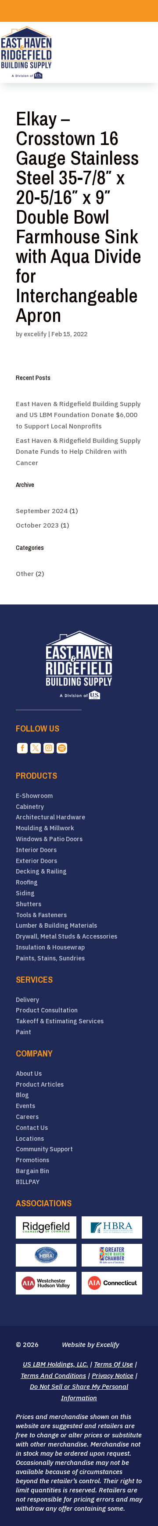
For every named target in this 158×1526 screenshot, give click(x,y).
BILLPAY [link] (28, 1182)
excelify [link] (35, 334)
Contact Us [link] (32, 1128)
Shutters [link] (28, 904)
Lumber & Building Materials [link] (56, 925)
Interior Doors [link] (36, 850)
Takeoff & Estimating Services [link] (60, 1021)
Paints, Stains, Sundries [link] (50, 958)
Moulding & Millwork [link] (45, 828)
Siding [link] (25, 893)
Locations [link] (30, 1139)
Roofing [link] (27, 882)
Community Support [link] (44, 1149)
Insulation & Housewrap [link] (50, 947)
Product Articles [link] (40, 1084)
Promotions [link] (32, 1160)
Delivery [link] (27, 1000)
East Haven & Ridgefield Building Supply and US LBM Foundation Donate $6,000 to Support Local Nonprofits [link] (78, 415)
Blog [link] (22, 1095)
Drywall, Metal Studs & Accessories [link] (66, 936)
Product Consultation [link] (47, 1010)
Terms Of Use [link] (113, 1364)
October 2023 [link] (37, 525)
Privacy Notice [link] (112, 1375)
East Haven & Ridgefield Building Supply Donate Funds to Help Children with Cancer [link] (78, 451)
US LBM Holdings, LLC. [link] (55, 1364)
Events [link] (25, 1106)
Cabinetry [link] (30, 807)
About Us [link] (29, 1073)
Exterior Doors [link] (36, 861)
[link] (26, 52)
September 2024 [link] (42, 511)
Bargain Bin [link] (32, 1171)
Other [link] (25, 574)
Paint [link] (23, 1032)
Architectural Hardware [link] (50, 817)
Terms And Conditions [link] (53, 1375)
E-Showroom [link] (34, 796)
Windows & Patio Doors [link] (49, 839)
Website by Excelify (90, 1344)
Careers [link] (27, 1117)
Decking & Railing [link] (41, 871)
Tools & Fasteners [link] (41, 915)
